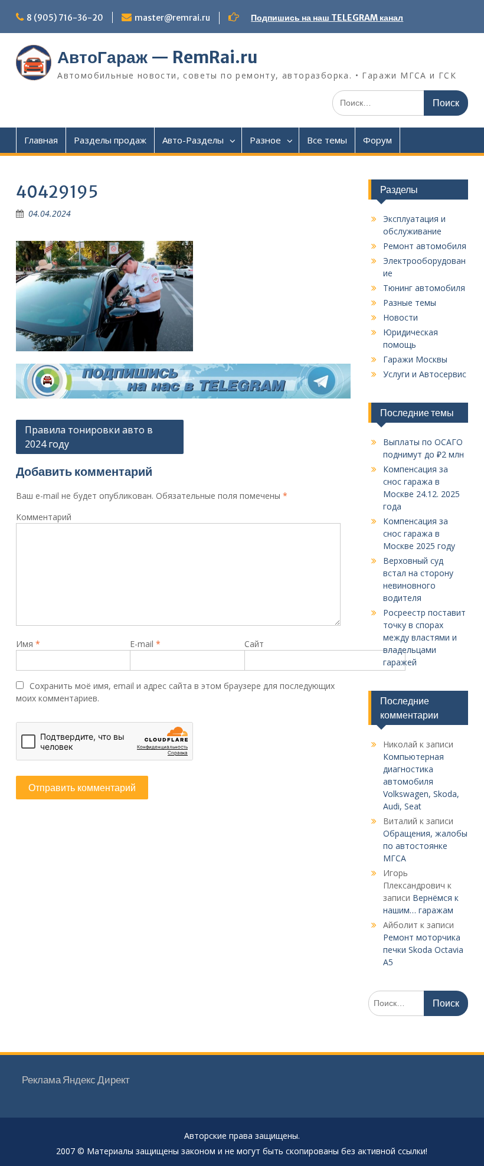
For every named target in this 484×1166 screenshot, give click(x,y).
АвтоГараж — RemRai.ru (157, 57)
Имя (28, 643)
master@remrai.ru (172, 17)
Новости (400, 317)
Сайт (254, 643)
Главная (41, 140)
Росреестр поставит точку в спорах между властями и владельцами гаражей (424, 637)
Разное (265, 140)
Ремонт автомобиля (424, 246)
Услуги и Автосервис (424, 374)
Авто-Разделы (193, 140)
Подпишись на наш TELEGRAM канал (327, 17)
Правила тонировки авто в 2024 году (89, 436)
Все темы (327, 140)
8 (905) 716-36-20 (65, 17)
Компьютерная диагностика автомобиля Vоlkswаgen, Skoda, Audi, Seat (421, 781)
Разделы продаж (110, 140)
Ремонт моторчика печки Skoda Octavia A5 (423, 950)
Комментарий (43, 516)
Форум (377, 140)
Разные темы (409, 302)
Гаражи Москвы (415, 359)
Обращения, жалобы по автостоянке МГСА (425, 846)
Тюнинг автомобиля (424, 287)
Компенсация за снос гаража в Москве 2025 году (419, 533)
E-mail (145, 643)
